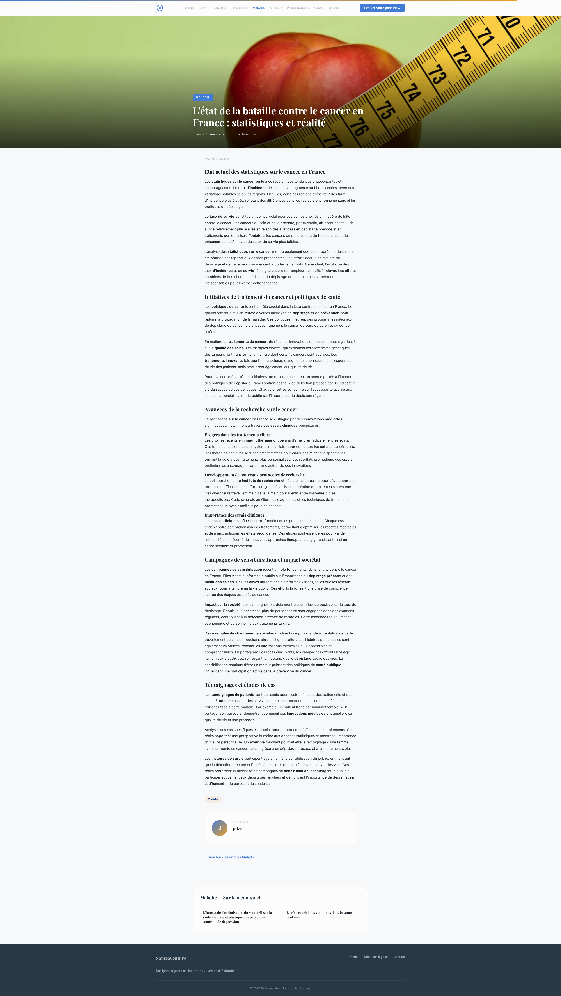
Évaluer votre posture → (382, 8)
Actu (204, 8)
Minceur (276, 8)
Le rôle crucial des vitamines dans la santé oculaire (319, 914)
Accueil (189, 8)
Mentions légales (376, 957)
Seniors (333, 8)
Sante (318, 8)
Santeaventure (171, 958)
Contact (399, 957)
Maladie (259, 8)
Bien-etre (219, 8)
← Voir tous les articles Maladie (230, 857)
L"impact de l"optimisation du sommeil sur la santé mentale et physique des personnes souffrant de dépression (237, 917)
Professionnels (298, 8)
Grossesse (239, 8)
